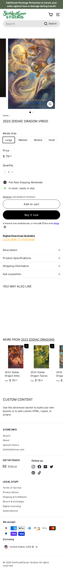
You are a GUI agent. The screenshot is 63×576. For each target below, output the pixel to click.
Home (6, 115)
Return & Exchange (13, 501)
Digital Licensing (12, 506)
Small (52, 139)
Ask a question (12, 274)
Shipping (7, 197)
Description (10, 250)
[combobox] (31, 23)
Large (8, 139)
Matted (38, 139)
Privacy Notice (11, 492)
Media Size (10, 133)
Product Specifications (17, 258)
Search (6, 435)
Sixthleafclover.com (13, 449)
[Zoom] (50, 104)
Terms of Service (12, 487)
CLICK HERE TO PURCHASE (19, 239)
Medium (23, 139)
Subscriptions (10, 510)
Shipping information (16, 266)
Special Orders (11, 445)
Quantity (8, 165)
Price (6, 150)
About (6, 440)
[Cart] (51, 15)
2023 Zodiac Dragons (37, 339)
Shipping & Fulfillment (15, 497)
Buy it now (32, 215)
